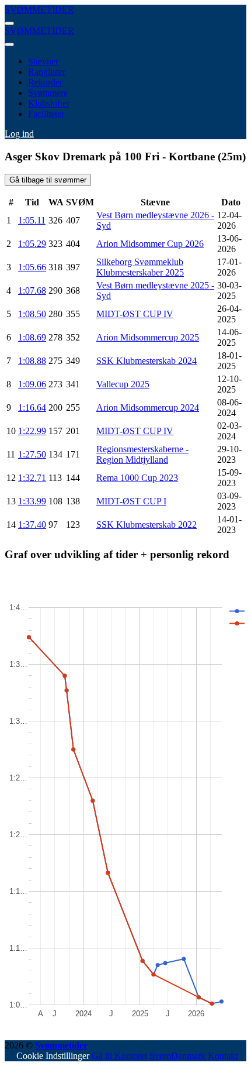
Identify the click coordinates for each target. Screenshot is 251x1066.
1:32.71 (32, 478)
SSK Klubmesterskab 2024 (146, 361)
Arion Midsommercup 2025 (147, 337)
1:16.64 (32, 407)
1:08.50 (32, 314)
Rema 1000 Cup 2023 (137, 478)
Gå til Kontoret (119, 1056)
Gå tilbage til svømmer (47, 180)
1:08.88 (32, 361)
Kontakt (223, 1056)
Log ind (19, 134)
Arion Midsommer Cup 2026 (150, 244)
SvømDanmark (177, 1056)
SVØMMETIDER (39, 10)
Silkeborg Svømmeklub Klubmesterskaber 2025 (140, 267)
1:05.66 (32, 267)
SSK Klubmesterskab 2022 (146, 524)
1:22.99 (32, 431)
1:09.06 (32, 384)
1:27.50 (32, 454)
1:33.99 (32, 501)
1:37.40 (32, 524)
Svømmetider (61, 1045)
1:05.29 (32, 244)
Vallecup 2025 (122, 384)
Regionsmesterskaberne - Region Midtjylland (142, 454)
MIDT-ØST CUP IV (134, 314)
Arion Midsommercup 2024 (147, 407)
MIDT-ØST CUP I (131, 501)
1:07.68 (32, 290)
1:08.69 (32, 337)
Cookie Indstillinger (52, 1056)
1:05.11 (32, 220)
